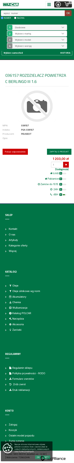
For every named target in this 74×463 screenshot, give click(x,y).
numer (7, 18)
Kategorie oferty (18, 245)
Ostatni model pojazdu (21, 435)
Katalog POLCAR (21, 313)
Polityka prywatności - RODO (28, 373)
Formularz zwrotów (23, 378)
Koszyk (13, 430)
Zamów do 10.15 (50, 184)
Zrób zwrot (19, 384)
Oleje (15, 285)
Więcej (13, 250)
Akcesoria (18, 324)
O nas (12, 234)
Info (46, 457)
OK (68, 13)
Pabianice (54, 178)
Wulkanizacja (19, 307)
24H (57, 189)
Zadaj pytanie (16, 441)
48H (57, 194)
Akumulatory (19, 296)
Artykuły (13, 240)
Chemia (16, 302)
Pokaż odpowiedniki (15, 151)
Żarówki (17, 329)
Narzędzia (18, 318)
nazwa (20, 18)
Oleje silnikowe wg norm (26, 291)
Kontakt (13, 228)
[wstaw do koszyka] (66, 165)
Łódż (57, 173)
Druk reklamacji (21, 389)
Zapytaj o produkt (59, 152)
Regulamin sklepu (22, 367)
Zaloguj (13, 424)
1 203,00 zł (61, 159)
